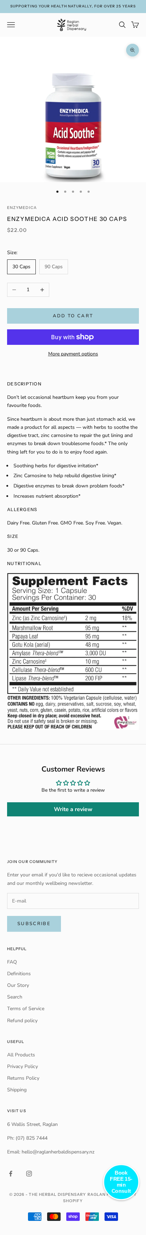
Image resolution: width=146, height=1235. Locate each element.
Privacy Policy (22, 1066)
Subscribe (34, 924)
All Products (21, 1054)
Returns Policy (23, 1078)
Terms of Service (25, 1008)
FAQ (12, 962)
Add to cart (73, 316)
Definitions (19, 973)
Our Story (18, 985)
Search (14, 997)
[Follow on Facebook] (10, 1173)
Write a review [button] (73, 809)
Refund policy (22, 1020)
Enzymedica (22, 207)
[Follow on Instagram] (29, 1173)
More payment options (73, 353)
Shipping (17, 1089)
